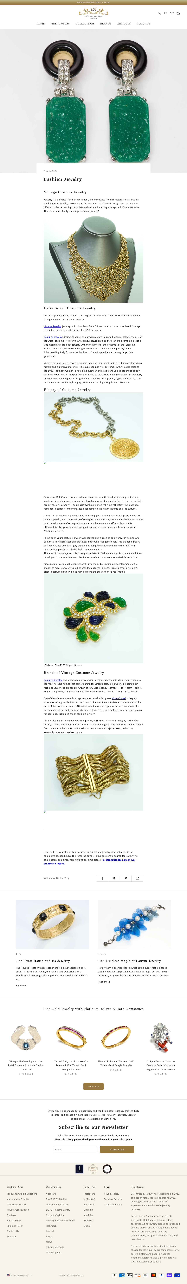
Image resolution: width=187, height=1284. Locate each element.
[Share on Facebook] (102, 878)
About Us (51, 1193)
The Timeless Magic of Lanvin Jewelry (129, 961)
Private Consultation (18, 1209)
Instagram (89, 1193)
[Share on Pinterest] (125, 878)
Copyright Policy (113, 1204)
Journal (50, 1231)
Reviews (11, 1215)
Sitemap (11, 1236)
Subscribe (117, 1149)
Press (49, 1236)
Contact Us (13, 1231)
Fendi (19, 954)
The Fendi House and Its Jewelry (43, 961)
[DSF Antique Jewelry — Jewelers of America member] (79, 1169)
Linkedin (88, 1209)
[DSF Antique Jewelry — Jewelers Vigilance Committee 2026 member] (93, 1169)
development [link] (123, 564)
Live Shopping (53, 1252)
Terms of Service (113, 1199)
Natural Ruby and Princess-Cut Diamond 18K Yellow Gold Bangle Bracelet (71, 1065)
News (49, 1241)
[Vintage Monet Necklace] (93, 257)
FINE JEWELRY (60, 23)
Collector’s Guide (55, 1215)
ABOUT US (143, 23)
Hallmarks (51, 1226)
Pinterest (89, 1220)
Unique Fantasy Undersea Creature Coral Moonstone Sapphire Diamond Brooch (160, 1065)
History (102, 954)
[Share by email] (137, 878)
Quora (87, 1226)
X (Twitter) (89, 1199)
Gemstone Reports (17, 1204)
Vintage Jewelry (52, 326)
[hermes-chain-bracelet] (93, 772)
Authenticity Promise (18, 1199)
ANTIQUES (124, 23)
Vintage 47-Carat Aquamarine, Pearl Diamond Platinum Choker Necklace (26, 1065)
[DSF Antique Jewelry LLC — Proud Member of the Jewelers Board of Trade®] (107, 1169)
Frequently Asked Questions (22, 1193)
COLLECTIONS (85, 23)
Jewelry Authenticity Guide (60, 1220)
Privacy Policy (111, 1193)
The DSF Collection (56, 1199)
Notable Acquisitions (57, 1204)
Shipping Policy (15, 1226)
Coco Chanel (119, 698)
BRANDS (105, 23)
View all (93, 1086)
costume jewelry (73, 537)
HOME (41, 23)
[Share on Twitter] (114, 878)
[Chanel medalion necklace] (93, 426)
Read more (22, 985)
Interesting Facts (55, 1247)
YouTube (88, 1215)
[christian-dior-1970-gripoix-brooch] (93, 618)
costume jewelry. (86, 713)
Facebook (89, 1204)
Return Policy (14, 1220)
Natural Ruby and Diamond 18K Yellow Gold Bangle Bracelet (116, 1063)
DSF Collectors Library (58, 1209)
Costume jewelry (53, 680)
